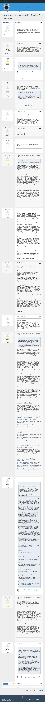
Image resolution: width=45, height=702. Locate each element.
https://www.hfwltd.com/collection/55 (25, 447)
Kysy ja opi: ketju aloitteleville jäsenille (20, 15)
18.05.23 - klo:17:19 (21, 25)
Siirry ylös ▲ (40, 699)
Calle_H (7, 43)
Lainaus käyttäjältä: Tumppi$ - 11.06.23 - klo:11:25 (26, 647)
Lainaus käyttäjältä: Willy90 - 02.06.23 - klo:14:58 (26, 160)
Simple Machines (12, 700)
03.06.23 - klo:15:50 (21, 316)
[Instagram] (22, 697)
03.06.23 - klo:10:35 (21, 262)
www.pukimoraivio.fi (29, 105)
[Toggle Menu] (41, 1)
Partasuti (7, 128)
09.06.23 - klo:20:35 (21, 478)
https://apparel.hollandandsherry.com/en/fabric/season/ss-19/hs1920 (29, 438)
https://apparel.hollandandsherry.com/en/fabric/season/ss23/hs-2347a (29, 435)
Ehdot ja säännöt (33, 699)
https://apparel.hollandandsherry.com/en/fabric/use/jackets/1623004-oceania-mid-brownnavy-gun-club (29, 466)
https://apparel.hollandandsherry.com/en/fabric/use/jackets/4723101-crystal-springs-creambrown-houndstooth (29, 469)
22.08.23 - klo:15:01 (21, 643)
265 (15, 22)
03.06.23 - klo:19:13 (21, 333)
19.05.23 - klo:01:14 (21, 43)
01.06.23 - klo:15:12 (21, 128)
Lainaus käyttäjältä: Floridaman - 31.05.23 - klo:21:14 (28, 486)
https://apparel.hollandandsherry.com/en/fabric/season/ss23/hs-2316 (29, 432)
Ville (7, 82)
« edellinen (5, 18)
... (11, 22)
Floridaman (7, 110)
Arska (7, 58)
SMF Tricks (8, 699)
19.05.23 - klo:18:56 (21, 58)
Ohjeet (27, 699)
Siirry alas (5, 22)
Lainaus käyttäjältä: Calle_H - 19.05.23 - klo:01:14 (26, 92)
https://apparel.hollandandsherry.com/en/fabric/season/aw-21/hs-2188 (29, 422)
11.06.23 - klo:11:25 (21, 597)
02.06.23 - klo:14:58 (21, 141)
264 (13, 22)
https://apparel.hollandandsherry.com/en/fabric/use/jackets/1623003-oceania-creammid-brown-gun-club (29, 463)
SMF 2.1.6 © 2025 (5, 700)
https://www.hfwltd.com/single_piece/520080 (26, 419)
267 (19, 22)
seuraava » (10, 18)
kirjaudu (28, 7)
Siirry (27, 690)
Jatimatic (7, 209)
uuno (7, 316)
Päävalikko (5, 1)
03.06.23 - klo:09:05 (21, 209)
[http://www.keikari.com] (7, 95)
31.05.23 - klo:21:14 (21, 111)
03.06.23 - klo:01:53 (21, 155)
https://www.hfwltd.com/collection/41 (25, 424)
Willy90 (7, 25)
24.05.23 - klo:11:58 (21, 82)
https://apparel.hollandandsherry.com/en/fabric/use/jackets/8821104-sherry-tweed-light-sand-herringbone (29, 416)
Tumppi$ (7, 155)
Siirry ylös (5, 683)
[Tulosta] (41, 22)
